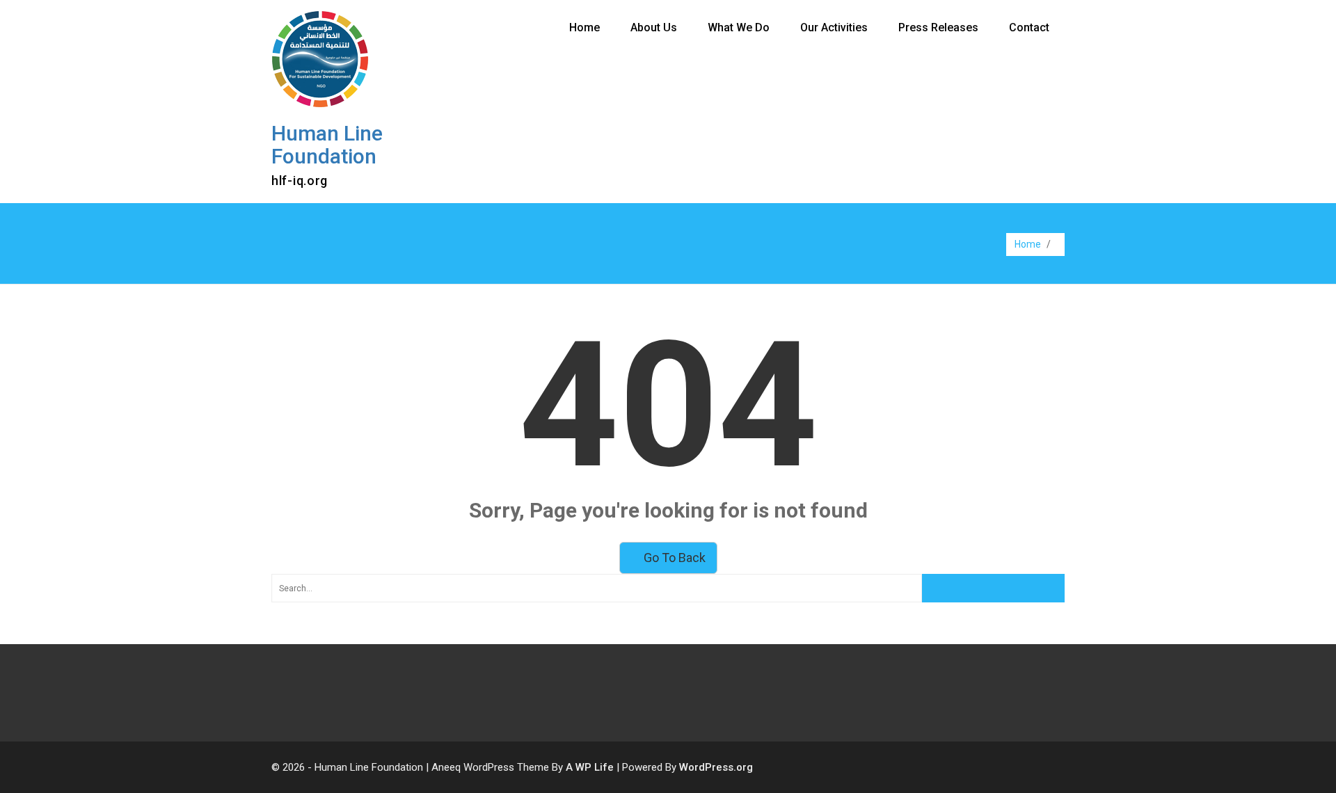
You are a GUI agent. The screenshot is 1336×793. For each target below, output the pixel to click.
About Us (653, 27)
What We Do (739, 27)
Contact (1029, 27)
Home (584, 27)
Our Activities (834, 27)
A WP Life (590, 767)
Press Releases (938, 27)
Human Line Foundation (327, 144)
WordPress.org (716, 767)
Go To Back (673, 557)
